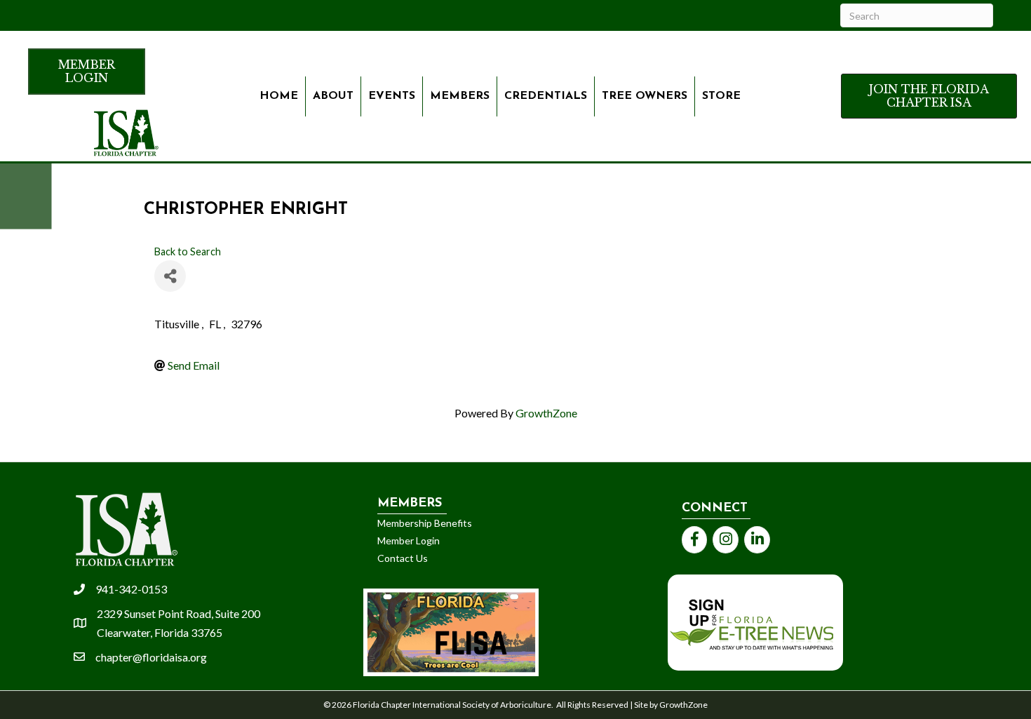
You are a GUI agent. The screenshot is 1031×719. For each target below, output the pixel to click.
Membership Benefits (424, 523)
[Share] (170, 276)
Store (721, 96)
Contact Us (402, 558)
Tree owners (644, 96)
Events (391, 96)
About (333, 96)
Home (279, 96)
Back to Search (187, 251)
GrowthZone (546, 412)
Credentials (545, 96)
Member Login (408, 540)
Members (460, 96)
